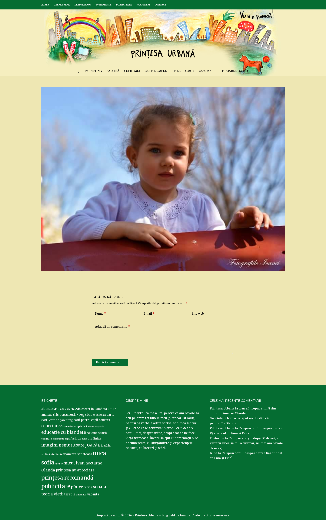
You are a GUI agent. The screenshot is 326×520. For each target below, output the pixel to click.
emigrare (46, 438)
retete (88, 487)
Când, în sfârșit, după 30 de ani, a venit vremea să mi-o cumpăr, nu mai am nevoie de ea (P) (246, 443)
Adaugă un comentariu (112, 326)
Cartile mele (156, 71)
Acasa (45, 4)
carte (110, 414)
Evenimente (103, 4)
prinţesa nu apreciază (75, 470)
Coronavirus (67, 426)
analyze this (50, 414)
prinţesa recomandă (67, 477)
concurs (104, 420)
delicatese (88, 426)
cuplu (78, 426)
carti (44, 420)
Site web (198, 313)
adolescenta (67, 408)
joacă (91, 445)
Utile (176, 71)
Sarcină (113, 71)
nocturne (93, 463)
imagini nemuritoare (63, 445)
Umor (189, 71)
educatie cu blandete (63, 432)
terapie (69, 494)
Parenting (93, 71)
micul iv (59, 464)
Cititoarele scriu (233, 71)
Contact (161, 4)
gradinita (94, 438)
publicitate (55, 486)
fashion (75, 438)
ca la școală (99, 414)
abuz (45, 408)
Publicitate (124, 4)
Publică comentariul (110, 362)
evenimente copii (61, 439)
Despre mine (62, 4)
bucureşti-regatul (75, 414)
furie (84, 439)
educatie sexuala (97, 433)
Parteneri (143, 4)
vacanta (93, 494)
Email (149, 313)
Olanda (48, 470)
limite (58, 454)
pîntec (77, 487)
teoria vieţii (52, 494)
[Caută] (77, 71)
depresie (99, 426)
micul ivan (74, 463)
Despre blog (83, 4)
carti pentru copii (86, 420)
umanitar (81, 494)
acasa (54, 409)
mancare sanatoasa (77, 454)
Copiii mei (132, 71)
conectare (50, 425)
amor (112, 409)
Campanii (206, 71)
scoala (99, 486)
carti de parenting (61, 420)
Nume (100, 313)
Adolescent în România (91, 409)
